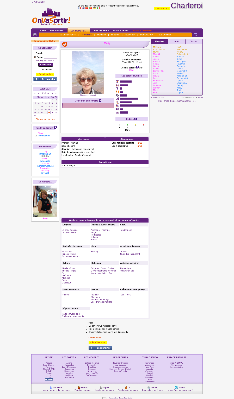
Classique (66, 283)
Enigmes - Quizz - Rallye (102, 268)
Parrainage (149, 363)
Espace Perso (121, 30)
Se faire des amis (67, 35)
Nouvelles (69, 373)
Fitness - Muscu (69, 254)
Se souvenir (47, 69)
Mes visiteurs (176, 365)
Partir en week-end (71, 314)
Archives (69, 375)
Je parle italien (69, 232)
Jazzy (64, 280)
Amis (177, 41)
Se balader (67, 251)
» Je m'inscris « (162, 8)
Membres (159, 41)
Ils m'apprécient (176, 367)
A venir (69, 363)
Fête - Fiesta (125, 295)
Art (63, 273)
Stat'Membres (165, 35)
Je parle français (69, 230)
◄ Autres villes (38, 2)
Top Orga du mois (44, 128)
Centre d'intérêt (120, 371)
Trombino (101, 35)
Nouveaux (130, 35)
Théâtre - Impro (69, 271)
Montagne (95, 297)
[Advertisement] (140, 18)
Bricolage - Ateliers (70, 256)
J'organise (149, 371)
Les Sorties (57, 30)
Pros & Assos (48, 365)
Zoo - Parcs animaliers (101, 302)
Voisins (194, 41)
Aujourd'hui (69, 365)
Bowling (94, 251)
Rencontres (150, 377)
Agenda (149, 369)
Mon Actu (149, 367)
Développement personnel (103, 271)
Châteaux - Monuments (73, 316)
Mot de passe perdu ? (45, 60)
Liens (49, 375)
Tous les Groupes (120, 363)
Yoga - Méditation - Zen (102, 273)
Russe (94, 239)
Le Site (42, 30)
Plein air (95, 295)
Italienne (95, 237)
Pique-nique (125, 268)
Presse (49, 373)
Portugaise (96, 235)
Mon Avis (149, 375)
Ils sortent (115, 35)
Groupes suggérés (120, 367)
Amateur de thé (127, 271)
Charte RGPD (49, 369)
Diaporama (69, 369)
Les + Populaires (69, 367)
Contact (49, 377)
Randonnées (126, 230)
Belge (93, 232)
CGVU (49, 371)
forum (200, 97)
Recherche (86, 35)
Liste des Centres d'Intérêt (120, 369)
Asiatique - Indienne (100, 230)
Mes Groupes (120, 365)
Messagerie (150, 365)
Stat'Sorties (69, 377)
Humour (66, 295)
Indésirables (150, 381)
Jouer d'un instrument (130, 254)
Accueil (49, 363)
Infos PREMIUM (176, 363)
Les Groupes (101, 30)
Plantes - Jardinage (100, 299)
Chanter (123, 251)
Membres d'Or (146, 35)
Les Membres (78, 31)
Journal (150, 373)
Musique (66, 278)
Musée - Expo (68, 268)
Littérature (66, 275)
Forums (49, 367)
